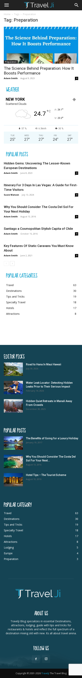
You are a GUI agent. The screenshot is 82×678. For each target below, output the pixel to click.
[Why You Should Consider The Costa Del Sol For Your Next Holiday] (13, 461)
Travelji (45, 673)
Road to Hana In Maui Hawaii (43, 364)
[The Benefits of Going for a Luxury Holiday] (13, 443)
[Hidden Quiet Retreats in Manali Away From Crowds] (13, 406)
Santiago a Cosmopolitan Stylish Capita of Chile (38, 229)
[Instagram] (46, 659)
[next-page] (12, 263)
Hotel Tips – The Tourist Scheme (46, 475)
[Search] (76, 5)
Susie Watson (11, 194)
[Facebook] (36, 659)
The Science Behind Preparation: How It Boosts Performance (39, 70)
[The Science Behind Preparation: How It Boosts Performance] (41, 45)
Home (7, 14)
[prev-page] (6, 263)
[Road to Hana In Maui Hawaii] (13, 369)
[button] (6, 5)
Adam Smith (11, 78)
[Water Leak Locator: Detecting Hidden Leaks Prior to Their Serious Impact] (13, 387)
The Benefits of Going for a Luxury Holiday (52, 438)
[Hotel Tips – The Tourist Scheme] (13, 479)
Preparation (11, 62)
